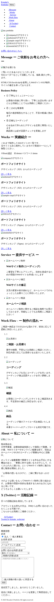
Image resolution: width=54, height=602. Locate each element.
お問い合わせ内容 (9, 550)
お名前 (4, 539)
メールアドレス (8, 545)
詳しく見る (6, 174)
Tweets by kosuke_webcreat (13, 519)
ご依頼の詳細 (7, 556)
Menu (12, 5)
